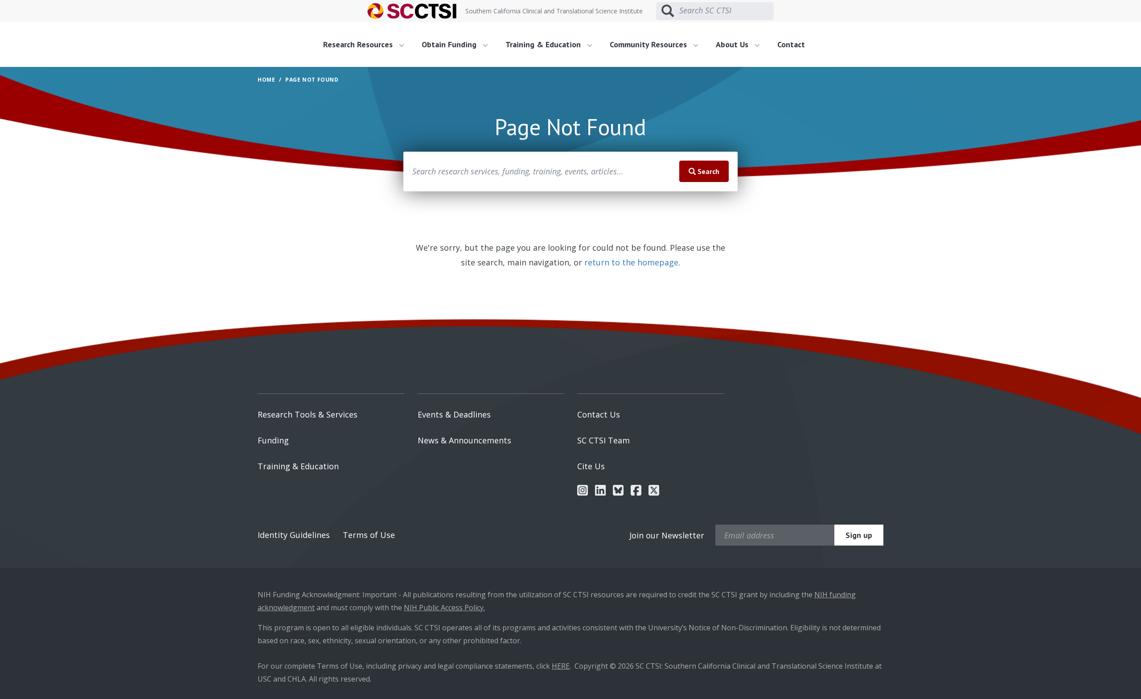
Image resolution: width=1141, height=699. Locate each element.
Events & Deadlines (454, 414)
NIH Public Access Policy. (444, 607)
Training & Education (298, 466)
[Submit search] (667, 11)
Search (707, 171)
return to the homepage (631, 262)
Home (266, 79)
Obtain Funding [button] (450, 44)
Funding (273, 440)
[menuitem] (367, 44)
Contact (791, 44)
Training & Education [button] (544, 44)
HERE (561, 666)
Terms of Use (369, 534)
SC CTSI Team (603, 440)
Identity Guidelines (294, 534)
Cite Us (591, 466)
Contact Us (598, 414)
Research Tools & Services (307, 414)
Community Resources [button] (649, 44)
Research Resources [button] (359, 44)
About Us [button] (733, 44)
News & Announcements (464, 440)
